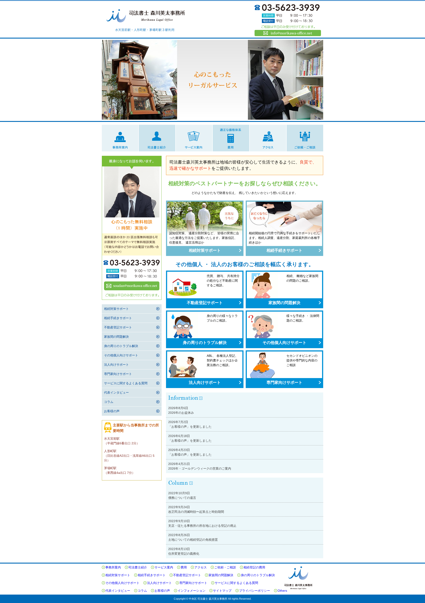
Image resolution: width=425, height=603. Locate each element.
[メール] (288, 33)
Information (244, 398)
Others (282, 590)
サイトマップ (222, 590)
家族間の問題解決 (284, 303)
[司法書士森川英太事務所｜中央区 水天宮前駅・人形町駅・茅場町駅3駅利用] (146, 19)
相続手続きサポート (284, 250)
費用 (231, 138)
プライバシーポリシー (254, 590)
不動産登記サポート (205, 303)
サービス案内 (194, 138)
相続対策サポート (205, 250)
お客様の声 (112, 411)
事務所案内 (120, 138)
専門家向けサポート (284, 382)
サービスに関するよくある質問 (125, 383)
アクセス (268, 138)
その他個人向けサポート (284, 342)
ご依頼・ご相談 (305, 138)
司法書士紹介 (157, 138)
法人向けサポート (205, 382)
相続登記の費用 (254, 567)
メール (131, 285)
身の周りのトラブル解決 (205, 342)
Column (244, 483)
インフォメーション (191, 590)
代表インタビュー (116, 392)
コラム (108, 402)
